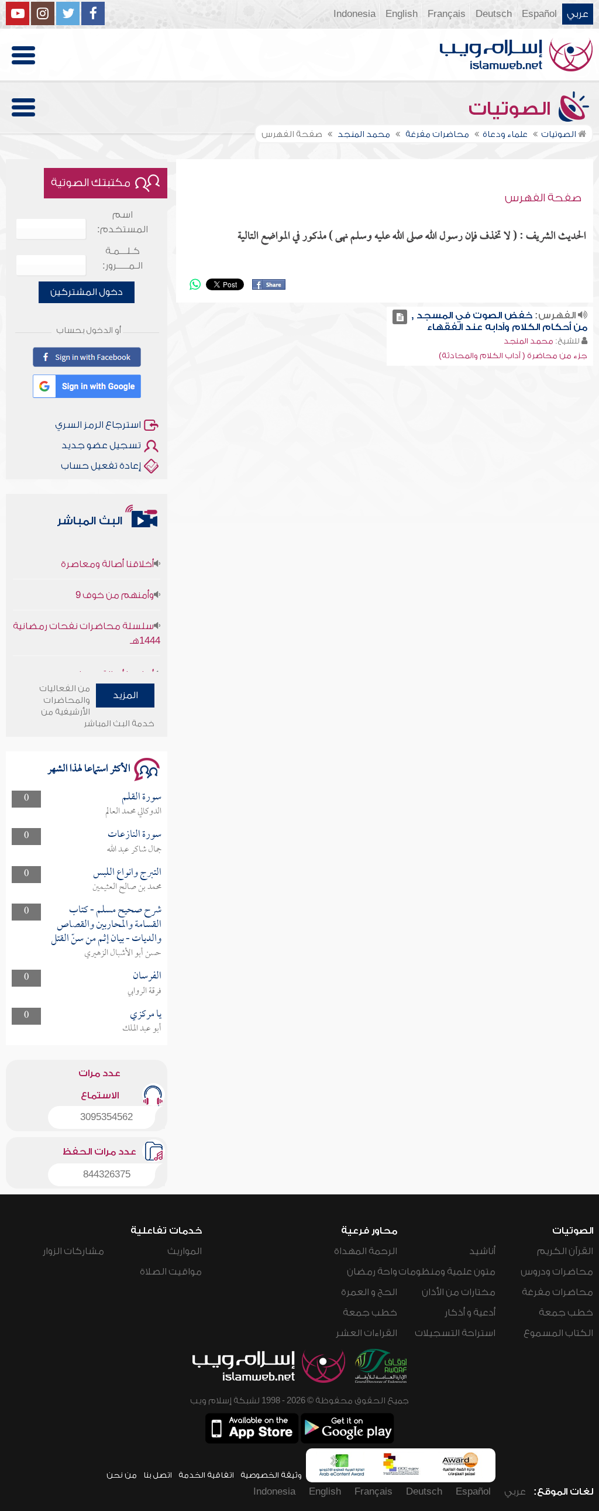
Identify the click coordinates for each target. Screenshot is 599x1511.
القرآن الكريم (565, 1251)
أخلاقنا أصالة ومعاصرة (107, 550)
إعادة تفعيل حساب (101, 466)
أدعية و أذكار (470, 1312)
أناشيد (482, 1251)
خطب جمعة (566, 1312)
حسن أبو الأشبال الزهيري (122, 953)
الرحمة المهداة (365, 1251)
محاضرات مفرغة (557, 1292)
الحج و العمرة (369, 1292)
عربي (577, 14)
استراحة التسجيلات (455, 1333)
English (401, 14)
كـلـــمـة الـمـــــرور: (122, 258)
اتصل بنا (157, 1475)
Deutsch (494, 14)
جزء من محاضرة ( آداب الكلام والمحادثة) (513, 355)
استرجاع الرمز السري (98, 425)
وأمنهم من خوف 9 (114, 581)
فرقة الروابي (144, 991)
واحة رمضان (372, 1271)
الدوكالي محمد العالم (133, 811)
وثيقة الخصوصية (271, 1475)
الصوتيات (512, 108)
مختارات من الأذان (458, 1292)
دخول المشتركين (86, 292)
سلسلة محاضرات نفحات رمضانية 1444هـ (86, 620)
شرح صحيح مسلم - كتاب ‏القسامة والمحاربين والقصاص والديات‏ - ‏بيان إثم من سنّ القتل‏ (106, 924)
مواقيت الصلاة (171, 1271)
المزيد (125, 695)
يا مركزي (145, 1014)
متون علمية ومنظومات (446, 1271)
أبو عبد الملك (141, 1028)
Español (539, 14)
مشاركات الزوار (73, 1251)
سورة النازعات (134, 834)
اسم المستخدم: (122, 222)
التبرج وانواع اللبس (127, 872)
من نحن (121, 1475)
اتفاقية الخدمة (206, 1475)
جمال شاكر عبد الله (134, 849)
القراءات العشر (366, 1333)
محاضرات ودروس (557, 1271)
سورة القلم (141, 797)
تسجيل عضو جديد (101, 445)
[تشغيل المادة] (400, 317)
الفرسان (147, 976)
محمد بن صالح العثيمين (126, 887)
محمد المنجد (528, 340)
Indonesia (354, 14)
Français (447, 14)
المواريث (184, 1251)
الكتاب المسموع (558, 1333)
